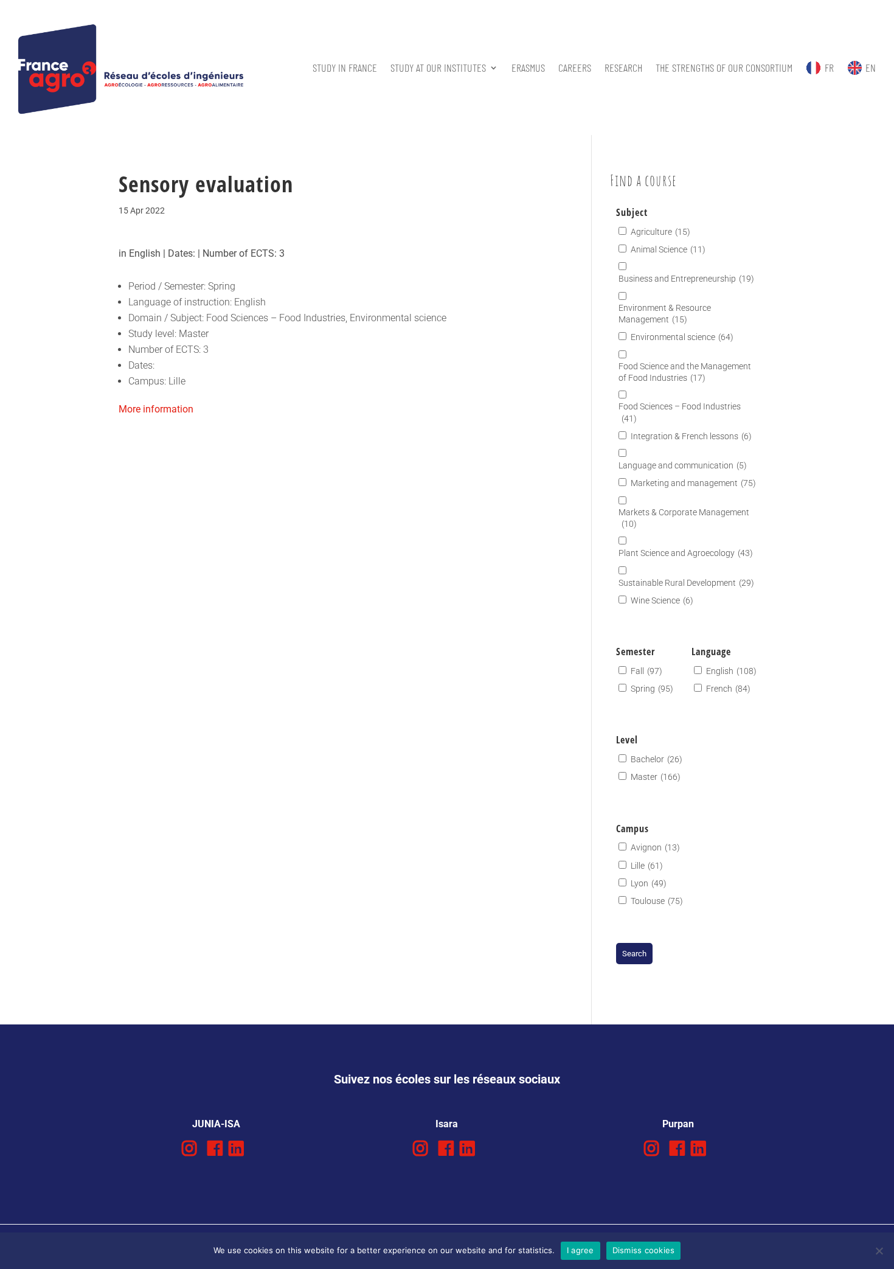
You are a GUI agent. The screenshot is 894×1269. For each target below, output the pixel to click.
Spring (652, 689)
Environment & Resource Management (665, 313)
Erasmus (528, 67)
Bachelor (656, 759)
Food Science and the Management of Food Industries (685, 372)
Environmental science (682, 337)
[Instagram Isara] (420, 1149)
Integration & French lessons (691, 436)
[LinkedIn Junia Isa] (236, 1149)
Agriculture (660, 232)
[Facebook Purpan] (677, 1149)
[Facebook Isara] (446, 1149)
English (731, 671)
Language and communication (683, 465)
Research (623, 67)
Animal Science (668, 249)
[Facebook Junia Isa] (215, 1149)
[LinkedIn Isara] (467, 1149)
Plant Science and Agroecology (686, 553)
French (728, 689)
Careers (574, 67)
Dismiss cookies (643, 1250)
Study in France (345, 67)
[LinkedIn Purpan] (698, 1149)
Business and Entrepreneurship (686, 278)
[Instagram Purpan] (651, 1149)
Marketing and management (693, 483)
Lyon (649, 883)
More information (156, 409)
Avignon (655, 847)
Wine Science (662, 600)
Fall (646, 671)
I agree (580, 1250)
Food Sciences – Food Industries (680, 412)
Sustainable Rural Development (686, 583)
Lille (647, 866)
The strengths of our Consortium (724, 67)
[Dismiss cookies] (879, 1251)
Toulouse (657, 901)
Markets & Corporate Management (684, 518)
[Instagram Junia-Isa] (189, 1149)
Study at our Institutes (438, 67)
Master (656, 777)
